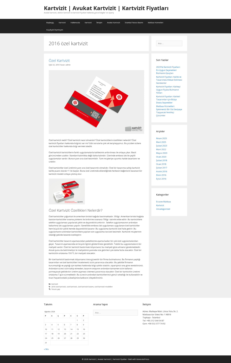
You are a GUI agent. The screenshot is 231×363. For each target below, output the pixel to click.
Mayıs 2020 (161, 153)
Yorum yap (55, 289)
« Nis (46, 349)
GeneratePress (142, 359)
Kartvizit (62, 22)
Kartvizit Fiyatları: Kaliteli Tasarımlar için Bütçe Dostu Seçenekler (168, 99)
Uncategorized (163, 209)
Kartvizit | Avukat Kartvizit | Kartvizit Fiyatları (106, 8)
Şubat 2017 (161, 167)
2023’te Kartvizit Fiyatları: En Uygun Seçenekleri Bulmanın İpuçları (168, 70)
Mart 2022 (161, 149)
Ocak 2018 (161, 164)
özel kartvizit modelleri (104, 287)
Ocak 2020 (161, 156)
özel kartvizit (72, 287)
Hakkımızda (75, 22)
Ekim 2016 (161, 175)
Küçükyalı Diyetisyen (54, 30)
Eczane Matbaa (163, 201)
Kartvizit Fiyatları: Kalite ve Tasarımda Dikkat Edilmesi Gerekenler (169, 79)
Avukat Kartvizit (113, 22)
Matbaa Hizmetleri (155, 22)
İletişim (99, 22)
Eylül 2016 (161, 178)
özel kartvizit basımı (86, 287)
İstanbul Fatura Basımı (134, 22)
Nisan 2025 (161, 138)
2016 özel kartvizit (58, 287)
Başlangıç (50, 22)
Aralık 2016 (161, 171)
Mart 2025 (161, 142)
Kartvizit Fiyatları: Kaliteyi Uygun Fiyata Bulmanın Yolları (168, 89)
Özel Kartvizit (59, 60)
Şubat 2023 (161, 145)
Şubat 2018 (161, 160)
